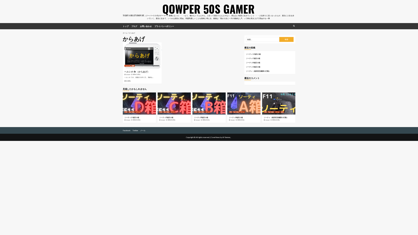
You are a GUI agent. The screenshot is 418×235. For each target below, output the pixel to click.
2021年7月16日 (136, 74)
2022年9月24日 (137, 120)
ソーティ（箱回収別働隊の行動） (258, 71)
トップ (126, 26)
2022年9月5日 (240, 120)
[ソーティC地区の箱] (174, 103)
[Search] (294, 26)
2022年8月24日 (276, 120)
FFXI (126, 112)
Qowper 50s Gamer (208, 9)
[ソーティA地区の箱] (243, 103)
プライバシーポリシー (164, 26)
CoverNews (215, 137)
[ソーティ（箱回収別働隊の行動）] (278, 103)
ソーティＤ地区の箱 (253, 54)
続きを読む (127, 81)
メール (142, 130)
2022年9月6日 (206, 120)
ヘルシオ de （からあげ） (136, 71)
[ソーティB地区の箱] (209, 103)
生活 (282, 112)
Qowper (128, 74)
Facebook (126, 130)
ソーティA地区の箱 (253, 67)
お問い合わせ (146, 26)
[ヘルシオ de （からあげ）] (142, 55)
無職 (133, 66)
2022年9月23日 (171, 120)
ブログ (134, 26)
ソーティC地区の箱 (253, 58)
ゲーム (138, 112)
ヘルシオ (127, 66)
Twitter (135, 130)
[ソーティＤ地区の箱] (139, 103)
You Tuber (131, 112)
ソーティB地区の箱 (253, 63)
